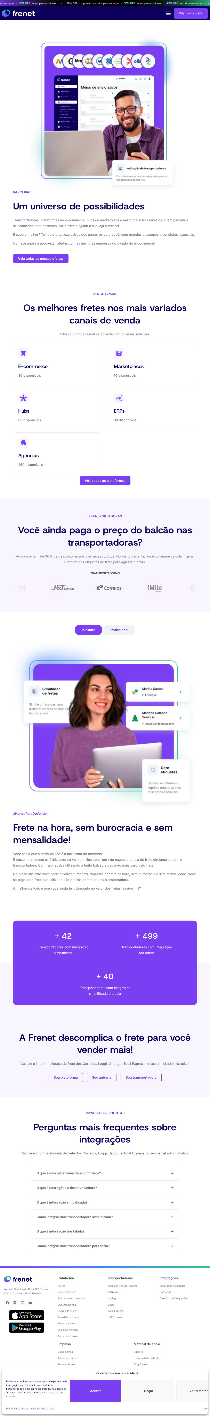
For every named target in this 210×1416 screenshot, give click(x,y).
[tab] (88, 630)
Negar (148, 1391)
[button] (168, 13)
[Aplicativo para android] (26, 1328)
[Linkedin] (15, 1302)
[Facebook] (7, 1302)
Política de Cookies (17, 1408)
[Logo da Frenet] (18, 13)
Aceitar (95, 1391)
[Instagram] (22, 1302)
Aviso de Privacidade (42, 1408)
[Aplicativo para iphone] (26, 1315)
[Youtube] (30, 1302)
